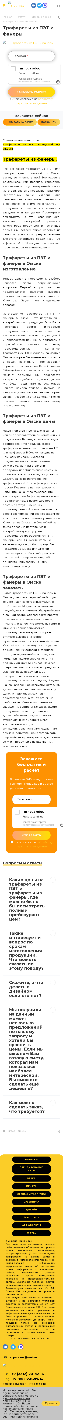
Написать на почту (20, 122)
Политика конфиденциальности (30, 1338)
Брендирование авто (31, 1169)
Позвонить (48, 122)
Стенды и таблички (31, 1194)
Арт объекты (31, 1225)
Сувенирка (31, 1201)
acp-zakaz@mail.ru (23, 1357)
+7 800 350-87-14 (27, 1379)
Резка (31, 1178)
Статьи (31, 1233)
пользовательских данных (16, 1400)
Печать (31, 1186)
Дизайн (31, 1209)
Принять (51, 1403)
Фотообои (31, 1217)
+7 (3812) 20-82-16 (28, 1374)
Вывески (31, 1159)
